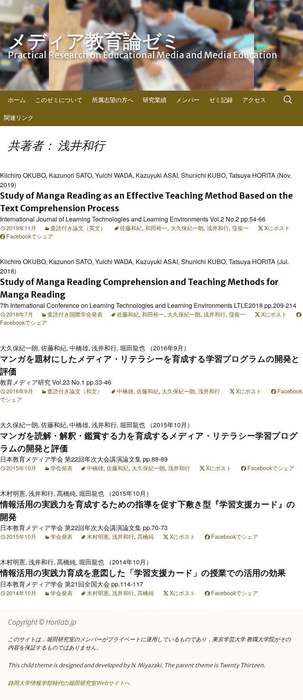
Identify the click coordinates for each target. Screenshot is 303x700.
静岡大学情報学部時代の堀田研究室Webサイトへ (69, 683)
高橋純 (145, 536)
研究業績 (154, 99)
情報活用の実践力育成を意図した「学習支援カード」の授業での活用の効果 (143, 573)
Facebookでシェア (29, 236)
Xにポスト (277, 228)
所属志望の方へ (112, 99)
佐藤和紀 (131, 228)
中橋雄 (125, 391)
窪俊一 (240, 228)
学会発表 (61, 468)
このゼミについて (58, 99)
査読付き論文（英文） (78, 228)
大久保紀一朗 (187, 228)
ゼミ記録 (221, 99)
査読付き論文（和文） (75, 391)
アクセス (254, 99)
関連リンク (19, 117)
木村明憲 (98, 536)
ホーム (17, 99)
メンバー (188, 99)
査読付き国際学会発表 (75, 314)
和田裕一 (156, 228)
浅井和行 (218, 228)
